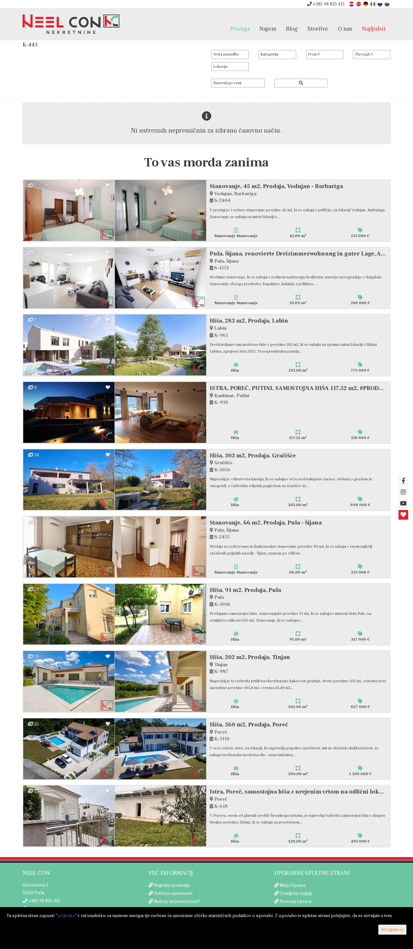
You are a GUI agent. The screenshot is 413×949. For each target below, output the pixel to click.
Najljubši (374, 28)
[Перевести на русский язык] (380, 3)
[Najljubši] (403, 515)
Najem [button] (267, 28)
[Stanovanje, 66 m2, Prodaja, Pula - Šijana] (69, 546)
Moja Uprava (292, 885)
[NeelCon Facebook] (403, 481)
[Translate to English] (359, 3)
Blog (292, 28)
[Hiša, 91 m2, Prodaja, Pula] (69, 614)
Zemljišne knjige (296, 893)
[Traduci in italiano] (373, 3)
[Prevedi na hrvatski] (352, 3)
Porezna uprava (295, 901)
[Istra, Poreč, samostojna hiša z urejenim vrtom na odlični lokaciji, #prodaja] (69, 815)
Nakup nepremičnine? (177, 901)
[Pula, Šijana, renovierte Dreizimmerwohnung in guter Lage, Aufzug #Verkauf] (69, 277)
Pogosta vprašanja (171, 885)
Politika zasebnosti (173, 893)
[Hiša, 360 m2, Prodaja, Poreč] (69, 748)
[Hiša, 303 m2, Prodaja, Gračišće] (69, 479)
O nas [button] (345, 28)
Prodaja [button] (240, 28)
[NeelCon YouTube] (403, 503)
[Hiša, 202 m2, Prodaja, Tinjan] (69, 681)
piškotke (66, 916)
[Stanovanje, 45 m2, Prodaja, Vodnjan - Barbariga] (69, 210)
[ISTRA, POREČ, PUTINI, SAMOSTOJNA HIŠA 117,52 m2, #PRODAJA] (69, 412)
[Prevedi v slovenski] (387, 3)
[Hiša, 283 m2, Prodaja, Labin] (69, 345)
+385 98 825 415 (328, 4)
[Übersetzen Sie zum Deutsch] (366, 3)
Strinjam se (392, 930)
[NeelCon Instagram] (403, 492)
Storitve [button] (317, 28)
